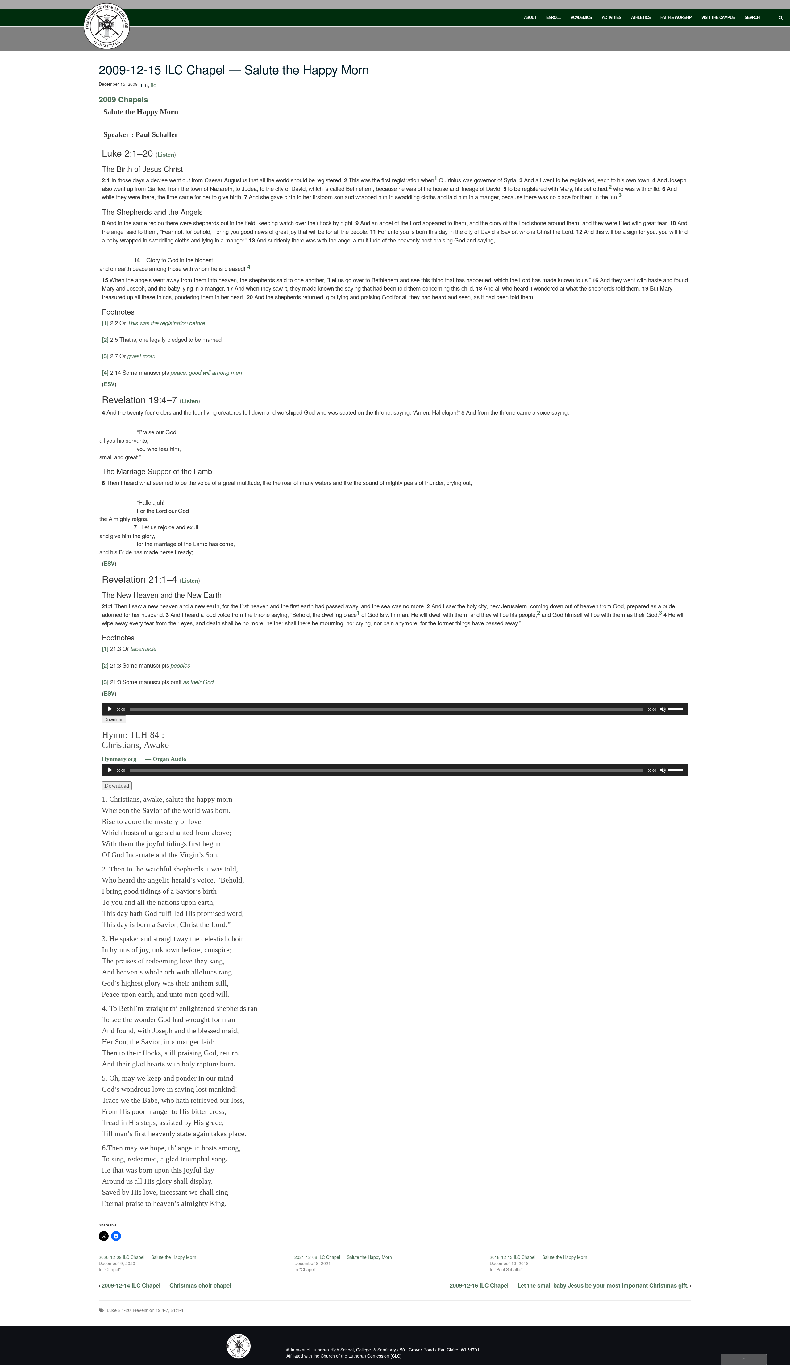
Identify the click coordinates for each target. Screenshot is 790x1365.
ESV (109, 384)
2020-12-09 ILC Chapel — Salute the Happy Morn (147, 1257)
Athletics (641, 17)
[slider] (676, 708)
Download (114, 719)
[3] (105, 356)
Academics (581, 17)
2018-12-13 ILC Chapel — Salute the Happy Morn (538, 1257)
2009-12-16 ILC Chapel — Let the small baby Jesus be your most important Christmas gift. (569, 1285)
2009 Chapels (123, 99)
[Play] (110, 709)
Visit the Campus (718, 17)
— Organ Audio (165, 759)
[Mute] (663, 709)
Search (752, 17)
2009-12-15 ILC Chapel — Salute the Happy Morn (234, 69)
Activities (611, 17)
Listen (166, 154)
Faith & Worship (676, 17)
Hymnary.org (119, 759)
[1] (105, 323)
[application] (395, 709)
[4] (105, 372)
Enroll (553, 17)
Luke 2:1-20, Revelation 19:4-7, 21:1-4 (145, 1310)
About (530, 17)
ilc (153, 85)
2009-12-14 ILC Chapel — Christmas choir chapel (166, 1285)
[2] (105, 339)
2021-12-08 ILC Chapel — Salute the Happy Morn (343, 1257)
